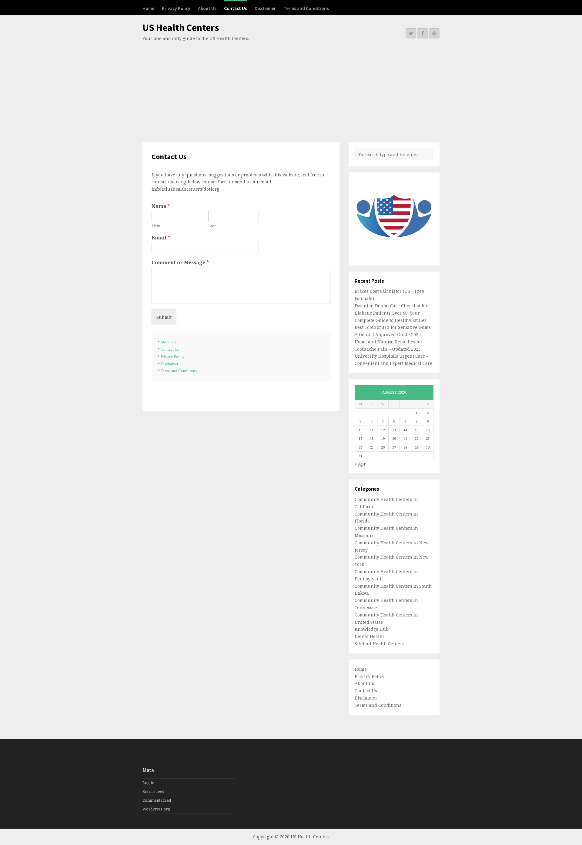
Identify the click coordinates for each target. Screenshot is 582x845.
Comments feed (156, 800)
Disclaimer (265, 8)
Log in (148, 782)
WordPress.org (156, 809)
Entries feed (153, 791)
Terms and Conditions (306, 8)
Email (161, 238)
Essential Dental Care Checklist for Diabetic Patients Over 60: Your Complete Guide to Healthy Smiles (391, 313)
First (156, 226)
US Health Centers (180, 28)
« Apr (360, 464)
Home (148, 8)
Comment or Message (180, 262)
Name (161, 206)
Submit (164, 317)
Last (212, 226)
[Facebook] (422, 33)
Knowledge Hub (372, 629)
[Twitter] (411, 33)
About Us (207, 8)
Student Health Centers (379, 643)
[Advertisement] (291, 87)
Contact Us (235, 8)
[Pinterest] (434, 33)
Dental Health (369, 636)
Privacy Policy (176, 8)
